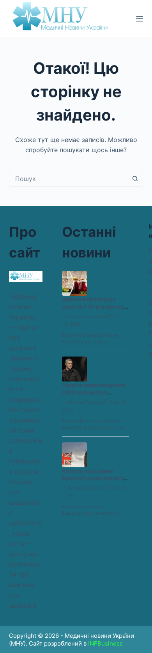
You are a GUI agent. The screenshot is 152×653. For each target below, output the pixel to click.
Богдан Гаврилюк (87, 316)
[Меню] (139, 18)
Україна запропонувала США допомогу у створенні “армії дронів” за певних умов (93, 396)
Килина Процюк (86, 402)
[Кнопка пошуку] (135, 178)
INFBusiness (105, 643)
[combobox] (68, 178)
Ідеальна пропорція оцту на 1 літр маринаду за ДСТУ (94, 306)
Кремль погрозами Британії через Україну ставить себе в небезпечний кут (93, 481)
